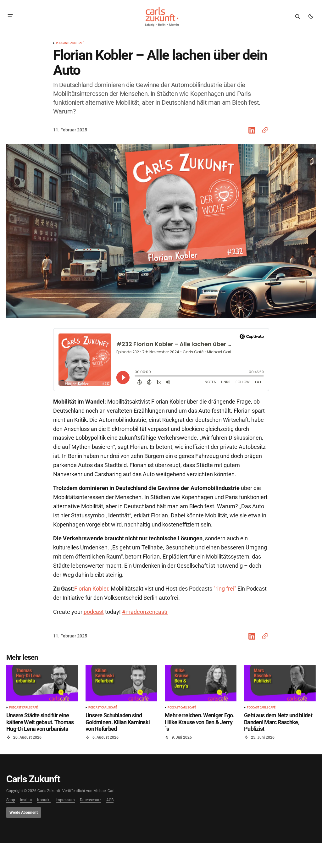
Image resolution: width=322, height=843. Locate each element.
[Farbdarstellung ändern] (311, 16)
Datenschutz (90, 800)
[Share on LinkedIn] (253, 130)
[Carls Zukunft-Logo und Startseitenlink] (161, 16)
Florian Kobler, (91, 588)
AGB (110, 800)
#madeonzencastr (145, 612)
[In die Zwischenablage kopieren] (263, 130)
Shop (10, 800)
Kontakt (44, 800)
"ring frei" (225, 588)
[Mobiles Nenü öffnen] (10, 16)
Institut (26, 800)
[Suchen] (297, 16)
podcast (94, 612)
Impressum (65, 800)
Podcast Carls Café (70, 43)
